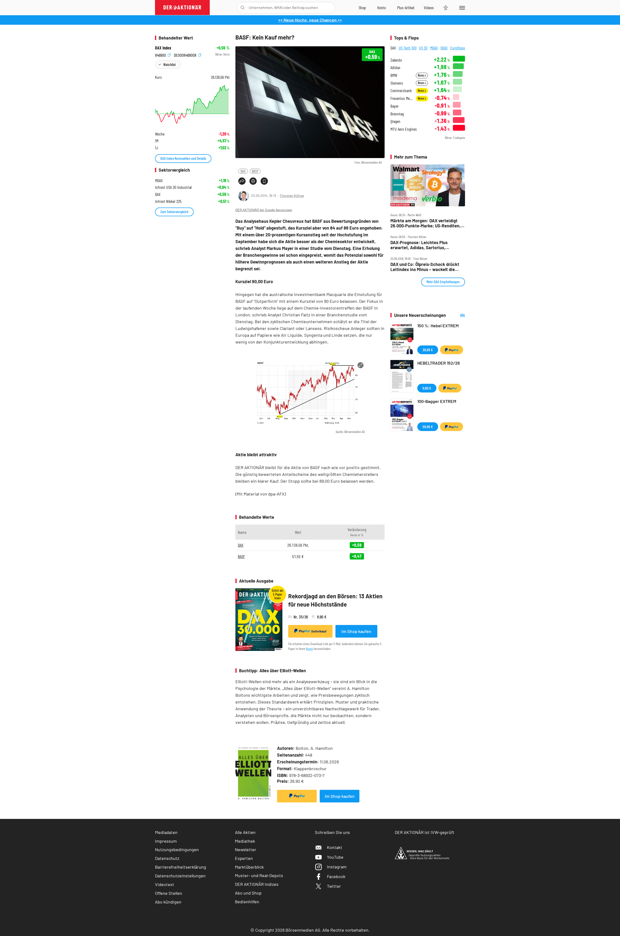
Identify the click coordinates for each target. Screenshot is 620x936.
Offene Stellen (168, 893)
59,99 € (428, 426)
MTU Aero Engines (403, 129)
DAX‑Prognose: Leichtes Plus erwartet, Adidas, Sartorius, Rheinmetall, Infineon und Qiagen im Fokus (425, 245)
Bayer (394, 106)
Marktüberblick (249, 867)
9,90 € (427, 388)
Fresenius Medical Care (401, 98)
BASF (255, 171)
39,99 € (428, 349)
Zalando (396, 60)
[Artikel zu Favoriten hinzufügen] (264, 181)
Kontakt (334, 847)
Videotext (164, 884)
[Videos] (429, 7)
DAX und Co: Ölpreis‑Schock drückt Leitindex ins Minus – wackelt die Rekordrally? (424, 267)
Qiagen (395, 121)
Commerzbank (401, 90)
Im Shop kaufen (356, 631)
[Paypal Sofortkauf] (297, 796)
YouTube (335, 857)
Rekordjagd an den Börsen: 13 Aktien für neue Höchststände (335, 600)
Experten (244, 858)
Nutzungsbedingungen (177, 849)
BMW (393, 75)
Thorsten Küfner (292, 195)
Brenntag (397, 113)
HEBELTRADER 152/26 (438, 363)
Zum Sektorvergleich (174, 211)
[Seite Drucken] (253, 181)
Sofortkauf (318, 631)
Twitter (334, 886)
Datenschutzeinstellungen (180, 875)
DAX (243, 171)
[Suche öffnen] (242, 7)
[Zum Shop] (362, 7)
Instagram (337, 866)
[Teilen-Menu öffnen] (242, 181)
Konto (309, 649)
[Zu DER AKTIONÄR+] (405, 7)
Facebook (336, 876)
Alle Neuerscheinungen (456, 315)
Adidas (395, 67)
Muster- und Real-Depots (259, 875)
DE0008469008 (185, 54)
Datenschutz (167, 858)
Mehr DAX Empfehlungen (443, 281)
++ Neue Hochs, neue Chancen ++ (310, 20)
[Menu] (461, 7)
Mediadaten (166, 832)
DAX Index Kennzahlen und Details (183, 158)
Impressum (166, 841)
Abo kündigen (168, 901)
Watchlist (169, 64)
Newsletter (245, 849)
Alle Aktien (245, 832)
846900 (161, 54)
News (421, 75)
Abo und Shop (248, 893)
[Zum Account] (381, 7)
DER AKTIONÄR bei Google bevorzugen (263, 210)
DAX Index (163, 47)
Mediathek (245, 841)
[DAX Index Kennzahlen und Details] (192, 104)
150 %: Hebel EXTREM (438, 325)
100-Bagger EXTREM (436, 401)
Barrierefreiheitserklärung (180, 867)
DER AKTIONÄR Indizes (257, 884)
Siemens (396, 83)
